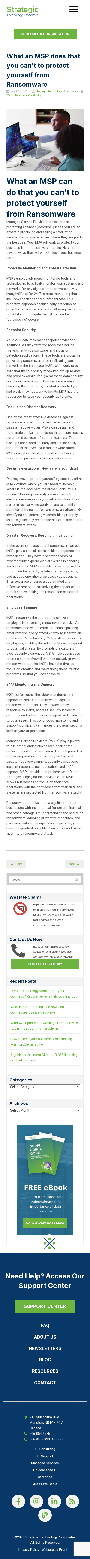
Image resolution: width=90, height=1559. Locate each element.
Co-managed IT (45, 1470)
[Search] (76, 880)
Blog (45, 1360)
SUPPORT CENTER (45, 1306)
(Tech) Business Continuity (23, 95)
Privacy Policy (28, 1550)
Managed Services (45, 1463)
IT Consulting (45, 1449)
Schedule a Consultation (45, 34)
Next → (74, 864)
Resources (45, 1371)
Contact (45, 1382)
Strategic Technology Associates (57, 91)
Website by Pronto (55, 1550)
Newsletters (45, 1348)
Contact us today (45, 964)
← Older (16, 864)
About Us (45, 1337)
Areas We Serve (45, 1484)
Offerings (45, 1477)
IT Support (45, 1456)
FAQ (45, 1325)
